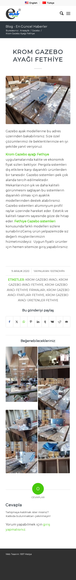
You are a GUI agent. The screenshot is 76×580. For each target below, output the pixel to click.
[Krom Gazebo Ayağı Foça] (54, 457)
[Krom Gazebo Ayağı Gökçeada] (54, 426)
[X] (16, 321)
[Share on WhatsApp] (23, 321)
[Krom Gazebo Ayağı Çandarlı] (21, 390)
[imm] (31, 13)
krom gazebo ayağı (41, 279)
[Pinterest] (30, 321)
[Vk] (52, 321)
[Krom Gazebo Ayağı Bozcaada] (54, 394)
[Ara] (60, 13)
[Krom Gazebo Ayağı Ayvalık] (21, 426)
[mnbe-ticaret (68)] (38, 100)
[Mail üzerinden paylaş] (66, 321)
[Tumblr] (45, 321)
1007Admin (57, 270)
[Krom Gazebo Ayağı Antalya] (54, 362)
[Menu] (68, 13)
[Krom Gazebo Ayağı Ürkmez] (21, 362)
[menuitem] (31, 3)
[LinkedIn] (38, 321)
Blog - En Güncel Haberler (26, 26)
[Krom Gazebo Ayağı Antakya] (21, 457)
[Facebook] (9, 321)
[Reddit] (59, 321)
